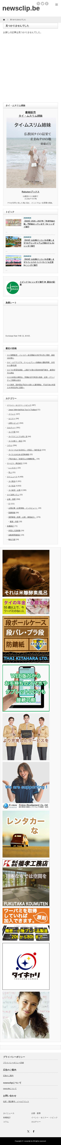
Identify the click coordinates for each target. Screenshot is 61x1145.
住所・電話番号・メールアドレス (16, 1101)
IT (9, 504)
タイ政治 (11, 481)
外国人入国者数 (14, 530)
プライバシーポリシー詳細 (13, 1063)
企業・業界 (11, 499)
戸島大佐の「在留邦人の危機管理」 (22, 459)
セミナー (11, 418)
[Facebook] (33, 1131)
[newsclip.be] (21, 8)
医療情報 (11, 513)
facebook (46, 3)
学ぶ (10, 472)
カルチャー (11, 428)
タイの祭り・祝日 (15, 441)
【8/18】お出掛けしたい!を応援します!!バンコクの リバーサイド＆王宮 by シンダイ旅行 (39, 262)
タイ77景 (11, 432)
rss (38, 3)
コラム (9, 445)
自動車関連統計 (14, 535)
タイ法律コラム (13, 495)
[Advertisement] (30, 69)
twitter (42, 3)
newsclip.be (28, 1141)
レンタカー (12, 468)
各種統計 (10, 526)
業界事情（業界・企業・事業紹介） (22, 517)
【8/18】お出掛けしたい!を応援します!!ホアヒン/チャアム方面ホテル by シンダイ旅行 (39, 243)
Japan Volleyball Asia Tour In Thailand (22, 410)
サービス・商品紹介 (15, 463)
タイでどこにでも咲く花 (17, 436)
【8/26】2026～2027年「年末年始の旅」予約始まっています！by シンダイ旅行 (39, 224)
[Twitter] (27, 1131)
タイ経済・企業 (14, 490)
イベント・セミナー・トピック (19, 405)
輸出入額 (11, 539)
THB (19, 336)
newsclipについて (10, 1088)
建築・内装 (14, 521)
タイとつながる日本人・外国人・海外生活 (24, 450)
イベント (11, 414)
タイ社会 (11, 486)
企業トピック (13, 423)
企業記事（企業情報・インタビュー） (23, 508)
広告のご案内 (8, 1076)
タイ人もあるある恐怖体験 (18, 454)
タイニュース (12, 477)
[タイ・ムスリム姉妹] (31, 187)
